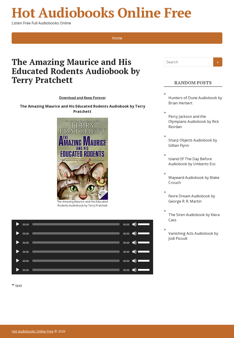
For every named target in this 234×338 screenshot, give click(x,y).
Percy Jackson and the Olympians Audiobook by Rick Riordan (193, 121)
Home (117, 38)
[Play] (17, 224)
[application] (82, 224)
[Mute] (134, 224)
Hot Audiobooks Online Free (101, 12)
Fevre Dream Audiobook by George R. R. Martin (191, 199)
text (18, 285)
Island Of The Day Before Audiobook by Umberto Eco (191, 161)
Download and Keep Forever (82, 97)
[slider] (144, 224)
